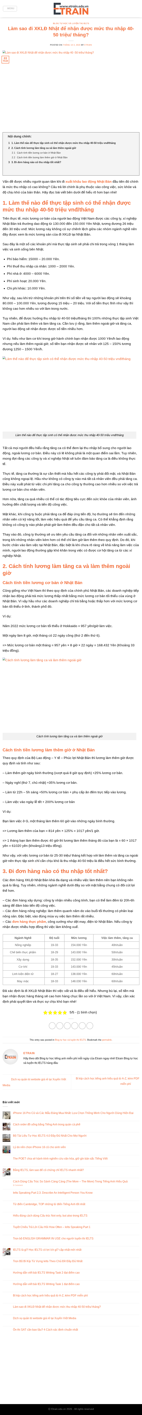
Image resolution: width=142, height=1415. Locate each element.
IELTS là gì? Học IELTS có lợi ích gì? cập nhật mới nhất (47, 1249)
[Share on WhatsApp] (52, 1025)
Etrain (88, 45)
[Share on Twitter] (67, 1025)
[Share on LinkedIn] (89, 1025)
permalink (107, 1040)
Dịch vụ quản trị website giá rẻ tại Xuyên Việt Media (44, 1318)
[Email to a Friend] (74, 1025)
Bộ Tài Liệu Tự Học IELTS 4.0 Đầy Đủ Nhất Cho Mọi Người (50, 1135)
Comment (18, 1185)
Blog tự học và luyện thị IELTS (71, 23)
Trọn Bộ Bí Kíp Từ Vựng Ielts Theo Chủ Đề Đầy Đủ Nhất (47, 1261)
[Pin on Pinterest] (82, 1025)
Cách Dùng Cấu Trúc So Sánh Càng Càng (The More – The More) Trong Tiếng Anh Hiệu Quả (70, 1181)
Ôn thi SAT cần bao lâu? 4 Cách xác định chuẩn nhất (45, 1329)
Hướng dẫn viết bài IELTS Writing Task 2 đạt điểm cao (46, 1272)
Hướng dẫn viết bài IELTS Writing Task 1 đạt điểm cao (46, 1284)
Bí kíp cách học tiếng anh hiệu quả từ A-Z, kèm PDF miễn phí (50, 1295)
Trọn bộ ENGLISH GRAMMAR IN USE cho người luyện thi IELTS (53, 1238)
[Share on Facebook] (59, 1025)
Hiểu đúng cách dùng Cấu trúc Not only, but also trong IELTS (50, 1215)
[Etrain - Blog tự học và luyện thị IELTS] (71, 9)
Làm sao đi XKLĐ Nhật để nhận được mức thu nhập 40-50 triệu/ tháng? (57, 1306)
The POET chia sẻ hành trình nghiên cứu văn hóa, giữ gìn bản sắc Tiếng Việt (60, 1158)
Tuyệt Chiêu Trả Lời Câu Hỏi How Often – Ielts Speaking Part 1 (51, 1227)
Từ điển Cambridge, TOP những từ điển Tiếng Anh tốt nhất (49, 1204)
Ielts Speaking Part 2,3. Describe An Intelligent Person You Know (53, 1192)
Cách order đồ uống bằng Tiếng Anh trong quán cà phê (46, 1124)
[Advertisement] (71, 1373)
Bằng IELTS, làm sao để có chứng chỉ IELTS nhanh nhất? (48, 1170)
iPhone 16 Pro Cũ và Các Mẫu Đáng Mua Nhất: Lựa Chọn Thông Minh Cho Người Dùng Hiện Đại (73, 1113)
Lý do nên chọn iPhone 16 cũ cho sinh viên (39, 1147)
